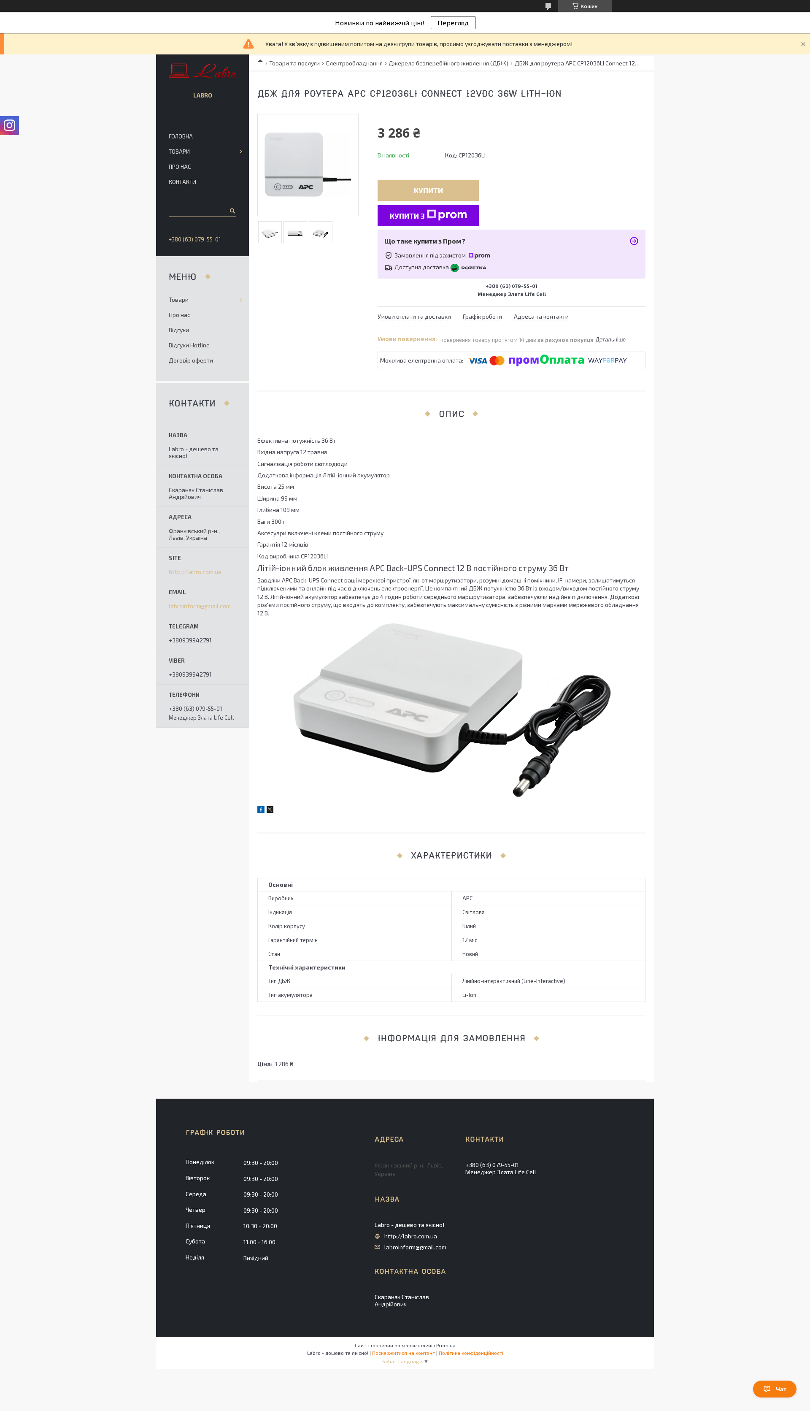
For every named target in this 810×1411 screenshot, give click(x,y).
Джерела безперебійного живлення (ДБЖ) (448, 63)
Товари (179, 151)
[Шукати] (231, 210)
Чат (781, 1389)
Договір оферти (191, 360)
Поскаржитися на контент (403, 1353)
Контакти (182, 182)
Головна (181, 136)
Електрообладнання (354, 63)
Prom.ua (446, 1345)
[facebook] (261, 810)
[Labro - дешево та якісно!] (203, 71)
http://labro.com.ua (195, 572)
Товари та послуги (294, 63)
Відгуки (179, 329)
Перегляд (453, 23)
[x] (270, 810)
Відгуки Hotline (189, 345)
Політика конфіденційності (471, 1353)
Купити (428, 190)
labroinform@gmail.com (200, 606)
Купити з (407, 215)
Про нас (180, 166)
